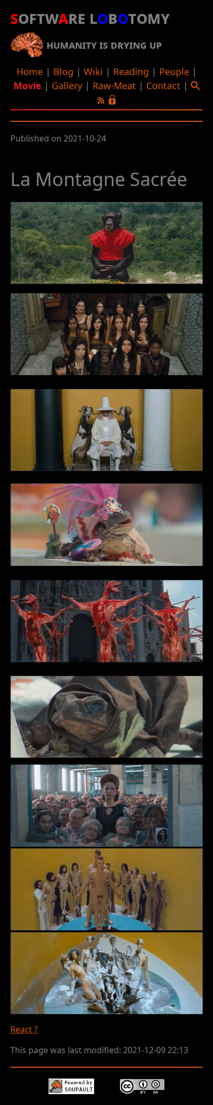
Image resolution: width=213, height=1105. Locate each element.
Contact (163, 85)
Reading (131, 71)
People (174, 71)
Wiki (93, 71)
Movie (27, 85)
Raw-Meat (114, 85)
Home (30, 71)
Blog (63, 71)
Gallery (67, 85)
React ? (24, 1029)
